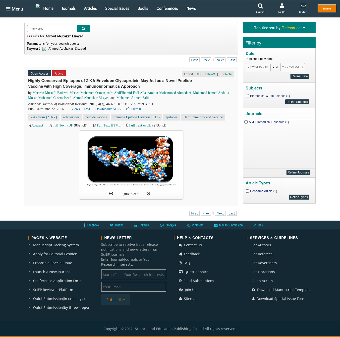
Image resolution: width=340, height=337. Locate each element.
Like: (136, 109)
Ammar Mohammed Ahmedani (169, 93)
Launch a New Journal (51, 271)
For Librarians (263, 271)
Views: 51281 (80, 109)
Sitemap (190, 298)
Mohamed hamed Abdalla (211, 93)
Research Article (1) (263, 191)
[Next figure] (148, 193)
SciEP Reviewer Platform (53, 289)
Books (143, 8)
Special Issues (117, 8)
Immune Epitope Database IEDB (136, 117)
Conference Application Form (57, 280)
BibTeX (210, 74)
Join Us (190, 289)
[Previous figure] (111, 193)
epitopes (171, 117)
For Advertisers (264, 262)
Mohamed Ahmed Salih (133, 98)
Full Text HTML (108, 125)
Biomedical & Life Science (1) (270, 95)
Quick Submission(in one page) (59, 298)
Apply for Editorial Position (55, 254)
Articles (90, 8)
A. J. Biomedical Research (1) (269, 122)
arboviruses (71, 117)
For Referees (262, 254)
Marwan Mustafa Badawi (50, 93)
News (191, 8)
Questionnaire (195, 271)
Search (260, 11)
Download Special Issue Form (280, 298)
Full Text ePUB (140, 125)
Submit (327, 8)
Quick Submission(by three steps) (61, 307)
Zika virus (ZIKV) (44, 117)
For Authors (261, 245)
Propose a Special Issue (52, 262)
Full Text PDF (63, 125)
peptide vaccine (96, 117)
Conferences (167, 8)
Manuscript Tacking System (56, 245)
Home (48, 8)
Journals (69, 8)
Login (281, 11)
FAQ (186, 262)
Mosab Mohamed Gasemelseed (49, 98)
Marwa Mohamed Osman (87, 93)
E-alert (303, 11)
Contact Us (192, 245)
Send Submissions (198, 280)
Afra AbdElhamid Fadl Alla (126, 93)
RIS (198, 74)
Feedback (191, 254)
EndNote (226, 74)
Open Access (262, 280)
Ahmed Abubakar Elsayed (91, 98)
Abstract (37, 125)
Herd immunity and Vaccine (203, 117)
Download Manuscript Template (283, 289)
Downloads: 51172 (108, 109)
